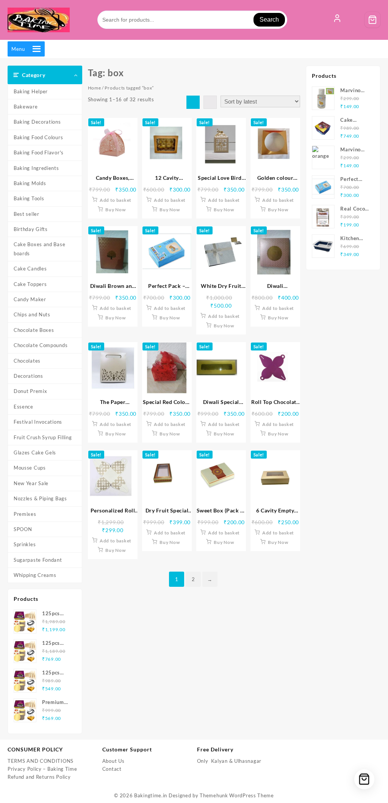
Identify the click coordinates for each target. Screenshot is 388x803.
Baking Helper (31, 91)
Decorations (28, 376)
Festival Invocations (38, 422)
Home (94, 88)
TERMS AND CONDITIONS (41, 761)
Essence (23, 407)
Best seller (26, 214)
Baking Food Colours (38, 137)
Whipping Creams (35, 575)
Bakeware (26, 107)
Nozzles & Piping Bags (40, 498)
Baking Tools (29, 198)
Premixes (25, 514)
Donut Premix (30, 391)
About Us (113, 761)
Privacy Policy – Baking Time (42, 769)
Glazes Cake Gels (35, 452)
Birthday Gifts (31, 229)
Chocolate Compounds (40, 345)
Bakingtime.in (150, 795)
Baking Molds (30, 183)
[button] (18, 49)
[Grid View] (193, 102)
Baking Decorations (37, 122)
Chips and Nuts (32, 314)
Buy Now (115, 209)
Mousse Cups (30, 468)
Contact (112, 769)
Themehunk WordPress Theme (237, 795)
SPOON (23, 529)
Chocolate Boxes (34, 330)
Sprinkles (25, 544)
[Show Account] (337, 20)
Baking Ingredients (36, 168)
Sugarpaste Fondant (38, 560)
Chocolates (27, 361)
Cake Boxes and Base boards (39, 248)
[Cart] (372, 19)
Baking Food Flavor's (39, 152)
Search (269, 19)
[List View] (210, 102)
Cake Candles (30, 269)
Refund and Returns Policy (39, 777)
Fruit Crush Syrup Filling (43, 437)
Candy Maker (30, 299)
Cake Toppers (30, 284)
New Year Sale (31, 483)
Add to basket (115, 200)
